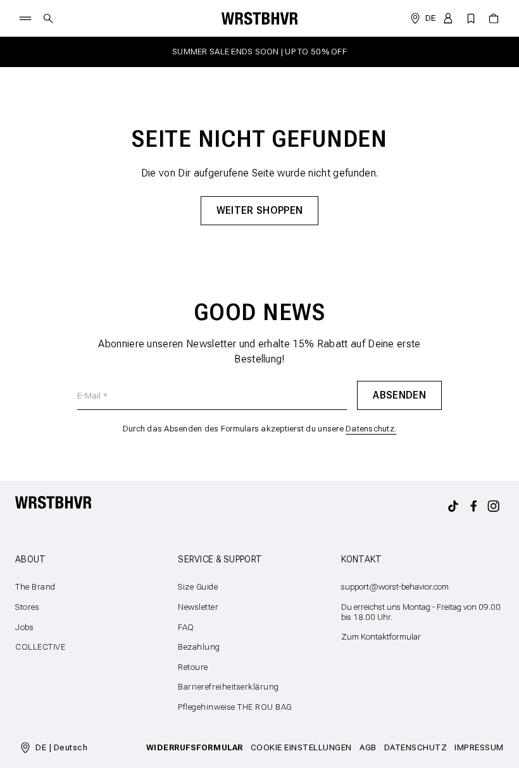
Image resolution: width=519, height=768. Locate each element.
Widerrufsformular (194, 747)
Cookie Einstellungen (301, 747)
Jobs (24, 627)
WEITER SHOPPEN (259, 210)
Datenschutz (415, 747)
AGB (368, 747)
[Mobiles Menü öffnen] (25, 18)
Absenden (399, 395)
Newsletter (198, 607)
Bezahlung (199, 647)
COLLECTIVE (40, 647)
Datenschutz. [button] (371, 428)
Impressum (479, 747)
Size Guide (198, 586)
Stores (27, 607)
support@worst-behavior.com (395, 586)
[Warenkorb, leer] (494, 18)
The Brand (35, 586)
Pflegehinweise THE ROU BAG (235, 707)
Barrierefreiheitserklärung (228, 686)
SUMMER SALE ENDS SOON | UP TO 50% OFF (259, 51)
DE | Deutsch (61, 747)
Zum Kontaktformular (381, 636)
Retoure (193, 667)
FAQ (186, 627)
